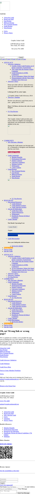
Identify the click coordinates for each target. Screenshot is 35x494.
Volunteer (7, 418)
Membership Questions (7, 54)
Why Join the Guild (10, 415)
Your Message (22, 489)
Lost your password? (6, 485)
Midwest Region (9, 23)
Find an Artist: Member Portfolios (10, 370)
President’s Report (14, 152)
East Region (7, 21)
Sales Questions (5, 55)
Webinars (7, 436)
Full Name (3, 487)
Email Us (3, 52)
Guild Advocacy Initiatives (8, 360)
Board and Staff (9, 19)
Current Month (13, 227)
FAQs (6, 31)
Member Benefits (9, 428)
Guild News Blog (5, 367)
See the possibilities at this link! (9, 471)
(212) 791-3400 (5, 401)
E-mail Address (30, 487)
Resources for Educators (11, 431)
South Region (8, 26)
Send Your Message (23, 493)
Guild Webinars (5, 363)
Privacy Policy (8, 33)
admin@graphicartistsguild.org (9, 379)
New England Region (10, 24)
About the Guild (9, 17)
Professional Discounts (11, 429)
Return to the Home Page (8, 386)
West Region (8, 28)
